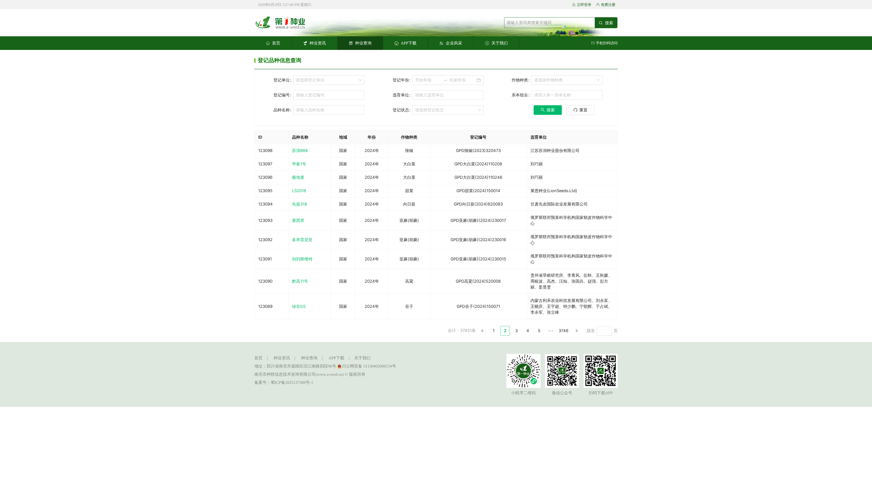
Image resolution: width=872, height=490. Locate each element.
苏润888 (300, 150)
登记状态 (401, 110)
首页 (276, 43)
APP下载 (408, 43)
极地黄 (298, 177)
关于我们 (499, 43)
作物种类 (520, 80)
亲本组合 (520, 95)
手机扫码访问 (607, 43)
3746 (563, 330)
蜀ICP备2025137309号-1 (292, 382)
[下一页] (576, 331)
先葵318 (299, 204)
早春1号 (299, 164)
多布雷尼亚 (302, 239)
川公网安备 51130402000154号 (369, 366)
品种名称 (281, 110)
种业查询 (363, 43)
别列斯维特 (302, 259)
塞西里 (298, 220)
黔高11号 (300, 281)
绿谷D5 (299, 306)
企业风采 (454, 43)
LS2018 (299, 190)
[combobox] (329, 80)
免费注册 (608, 5)
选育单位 (401, 95)
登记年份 (401, 80)
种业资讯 (318, 43)
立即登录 (584, 5)
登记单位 (281, 80)
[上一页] (482, 331)
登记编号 (281, 95)
